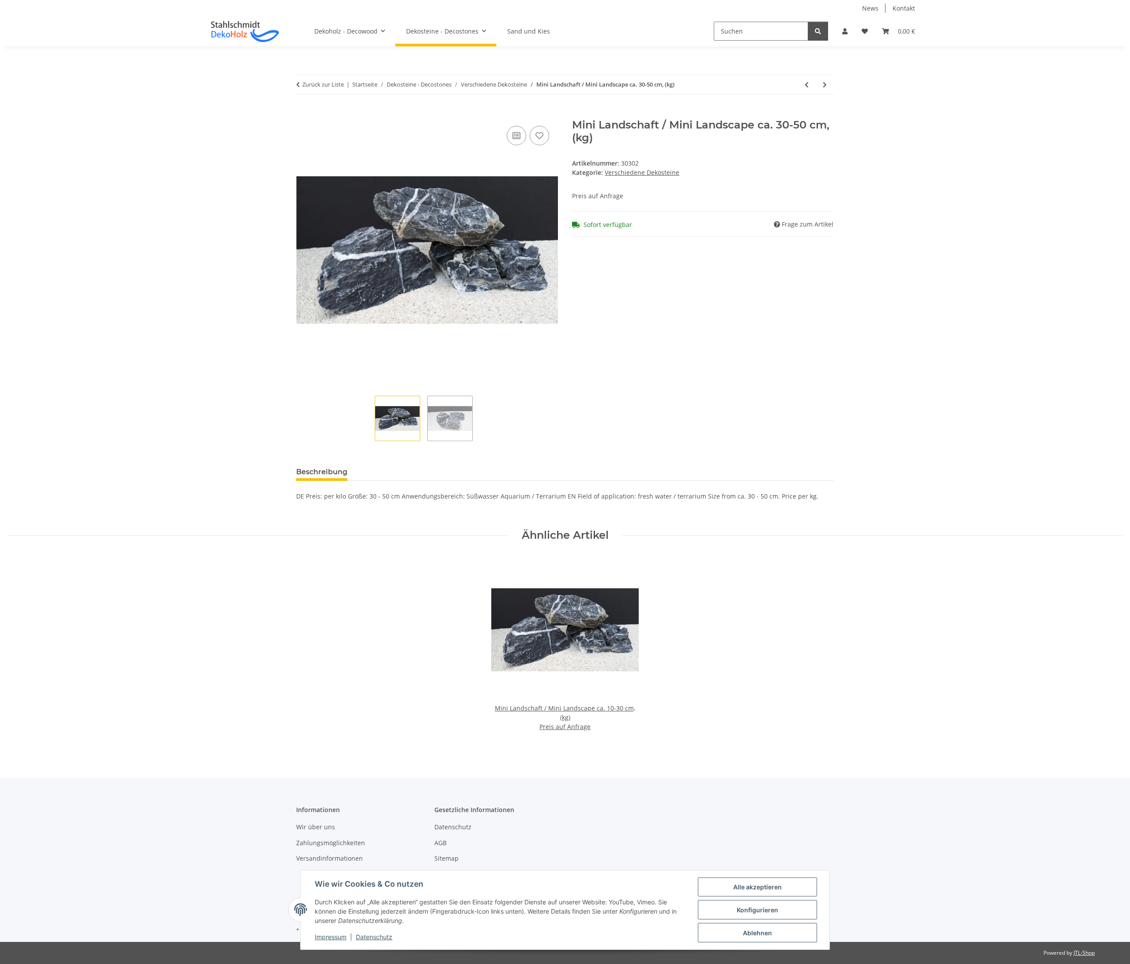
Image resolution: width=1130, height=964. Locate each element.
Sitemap (446, 858)
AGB (440, 843)
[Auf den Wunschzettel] (539, 135)
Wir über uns (315, 827)
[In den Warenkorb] (303, 114)
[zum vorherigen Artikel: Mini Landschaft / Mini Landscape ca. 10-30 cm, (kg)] (807, 84)
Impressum (331, 937)
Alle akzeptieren (757, 887)
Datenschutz (374, 937)
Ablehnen (757, 933)
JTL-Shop (1084, 952)
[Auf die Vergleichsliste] (516, 135)
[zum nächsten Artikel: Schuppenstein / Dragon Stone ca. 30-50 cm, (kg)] (825, 84)
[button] (845, 31)
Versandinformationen (329, 858)
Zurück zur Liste (323, 84)
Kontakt (904, 8)
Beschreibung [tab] (321, 472)
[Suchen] (818, 31)
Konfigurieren (757, 910)
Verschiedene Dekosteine (642, 172)
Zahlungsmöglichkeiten (330, 843)
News (870, 8)
